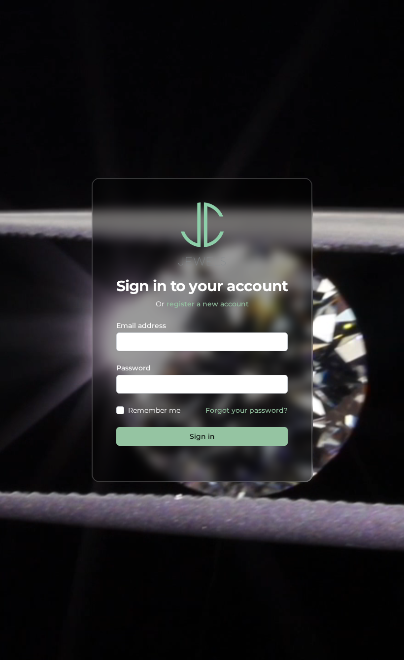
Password (133, 367)
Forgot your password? (246, 410)
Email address (141, 325)
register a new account (208, 303)
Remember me (154, 410)
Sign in (202, 436)
